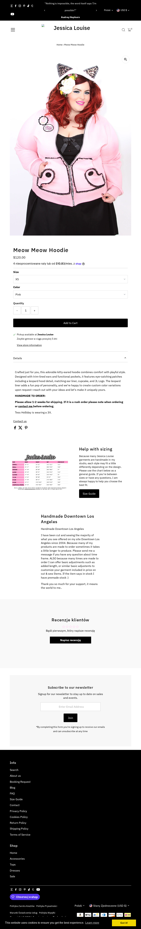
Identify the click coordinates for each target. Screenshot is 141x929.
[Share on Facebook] (15, 428)
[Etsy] (12, 6)
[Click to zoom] (125, 59)
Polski (107, 10)
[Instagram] (20, 6)
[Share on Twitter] (20, 428)
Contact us (20, 421)
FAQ (12, 793)
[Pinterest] (24, 6)
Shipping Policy (19, 828)
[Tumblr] (32, 6)
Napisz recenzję (70, 640)
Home (59, 44)
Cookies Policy (19, 817)
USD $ (124, 10)
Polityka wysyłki (47, 912)
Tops (13, 864)
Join (70, 718)
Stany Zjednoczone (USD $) (110, 905)
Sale (12, 876)
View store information (29, 345)
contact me (25, 406)
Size (16, 272)
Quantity (18, 303)
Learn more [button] (92, 922)
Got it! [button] (124, 922)
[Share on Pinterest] (26, 428)
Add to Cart (70, 323)
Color (16, 287)
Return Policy (18, 822)
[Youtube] (12, 14)
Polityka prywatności (46, 906)
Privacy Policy (18, 811)
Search (14, 770)
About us (15, 775)
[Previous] (45, 10)
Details (17, 358)
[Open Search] (123, 29)
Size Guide (89, 493)
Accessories (17, 858)
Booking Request (20, 781)
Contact (15, 805)
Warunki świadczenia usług (23, 912)
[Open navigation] (13, 30)
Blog (12, 787)
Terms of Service (20, 834)
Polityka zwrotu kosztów (22, 906)
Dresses (15, 870)
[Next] (96, 10)
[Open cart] (129, 29)
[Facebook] (15, 6)
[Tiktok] (28, 6)
